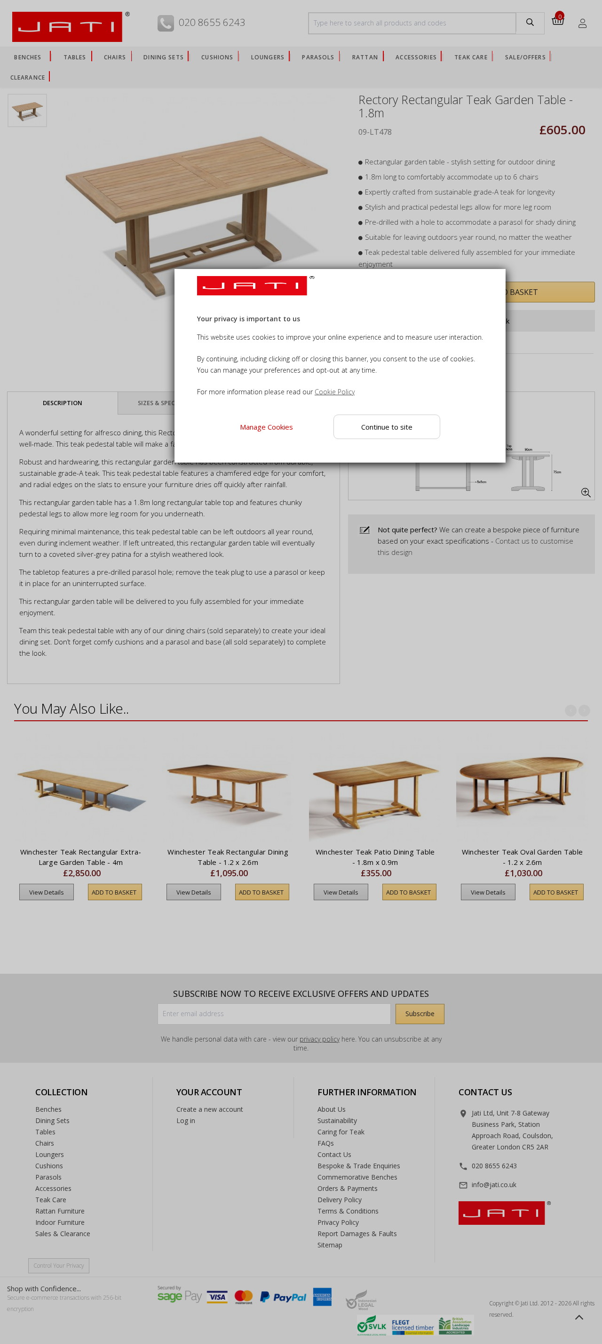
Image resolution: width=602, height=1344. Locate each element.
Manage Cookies (266, 427)
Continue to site (386, 426)
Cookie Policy (335, 391)
